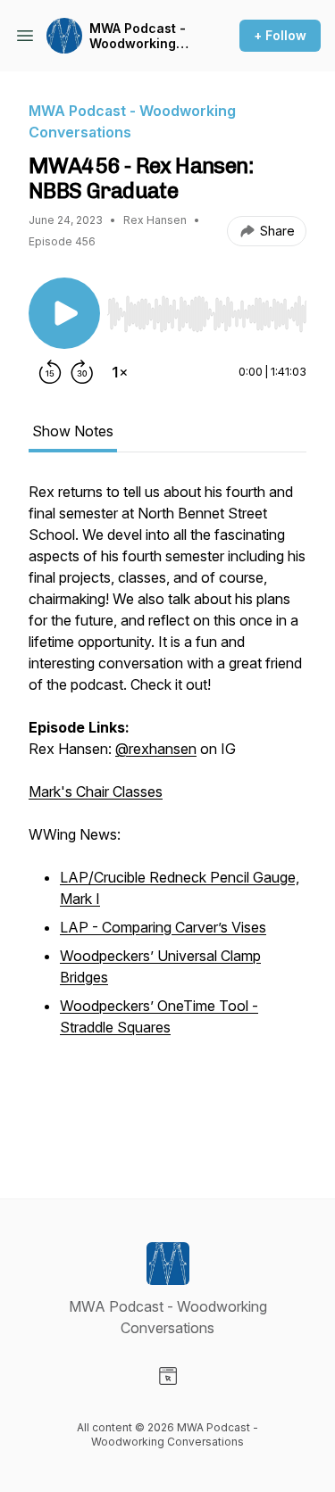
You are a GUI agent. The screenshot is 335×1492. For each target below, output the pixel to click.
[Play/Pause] (64, 313)
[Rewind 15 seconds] (50, 372)
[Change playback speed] (120, 372)
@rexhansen (156, 749)
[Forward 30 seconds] (82, 372)
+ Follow (280, 35)
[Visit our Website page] (168, 1376)
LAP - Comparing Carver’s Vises (163, 927)
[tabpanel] (167, 811)
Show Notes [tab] (72, 431)
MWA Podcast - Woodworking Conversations (137, 36)
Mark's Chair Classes (96, 791)
